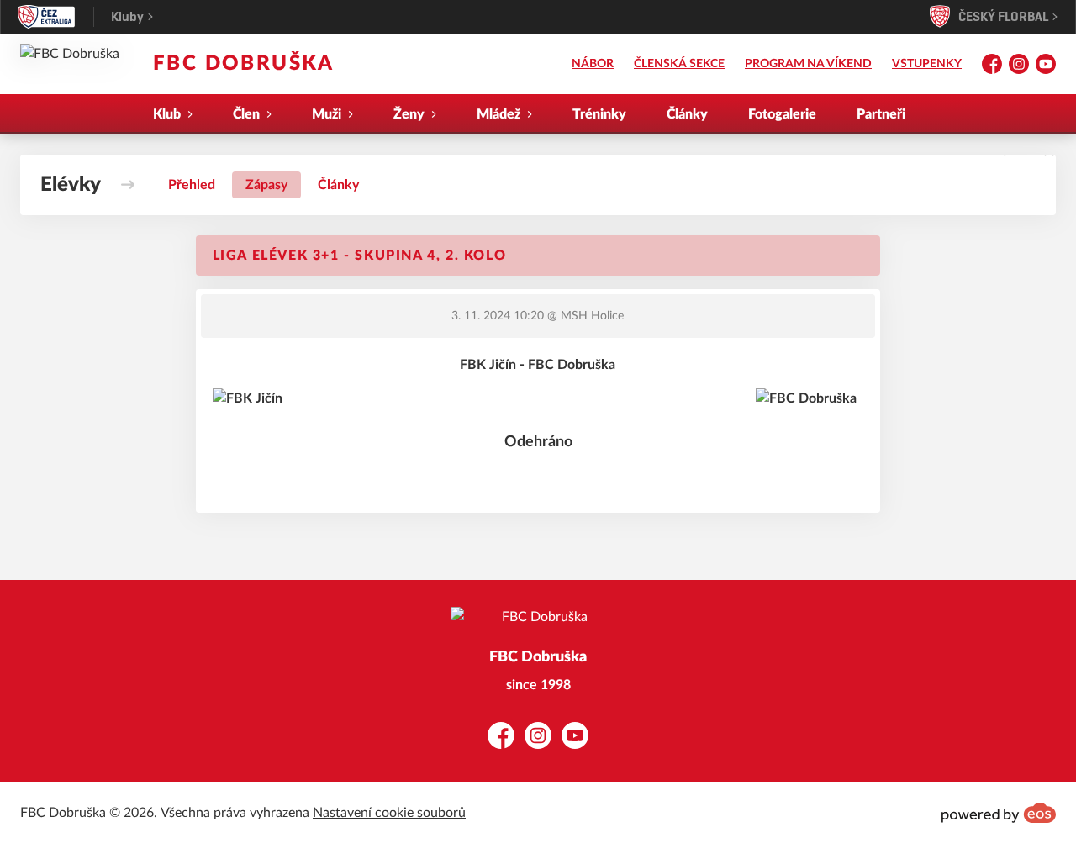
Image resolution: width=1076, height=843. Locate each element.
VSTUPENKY (927, 64)
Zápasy (266, 185)
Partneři (881, 114)
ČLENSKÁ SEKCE (679, 64)
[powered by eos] (999, 813)
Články (687, 114)
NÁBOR (593, 64)
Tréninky (599, 114)
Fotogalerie (782, 114)
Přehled (191, 185)
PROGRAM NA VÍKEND (808, 64)
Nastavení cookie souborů (389, 812)
